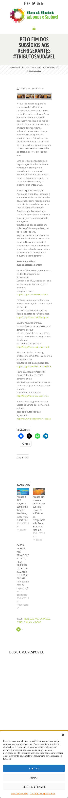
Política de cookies (19, 793)
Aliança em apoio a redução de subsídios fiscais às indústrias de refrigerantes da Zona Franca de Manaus (39, 513)
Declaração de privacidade (42, 793)
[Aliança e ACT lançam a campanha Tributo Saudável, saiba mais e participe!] (23, 491)
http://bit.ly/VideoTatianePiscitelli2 (34, 418)
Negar (34, 777)
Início (21, 67)
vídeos (37, 622)
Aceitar (34, 768)
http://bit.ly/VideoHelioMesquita (33, 317)
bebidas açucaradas (37, 618)
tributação (24, 622)
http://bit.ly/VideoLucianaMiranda (33, 346)
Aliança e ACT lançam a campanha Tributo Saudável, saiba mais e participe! (22, 508)
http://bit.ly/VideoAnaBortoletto (32, 294)
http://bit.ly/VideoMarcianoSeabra (34, 366)
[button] (63, 734)
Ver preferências (34, 786)
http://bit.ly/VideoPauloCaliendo (33, 395)
